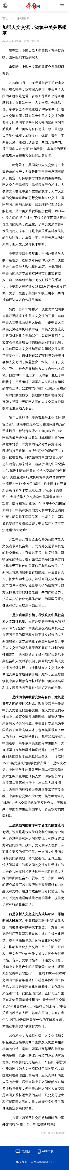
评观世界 (23, 18)
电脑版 (25, 1151)
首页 (5, 18)
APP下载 (47, 1151)
